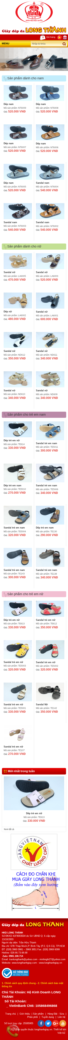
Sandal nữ (9, 272)
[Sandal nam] (50, 172)
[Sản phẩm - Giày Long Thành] (34, 12)
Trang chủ (10, 1013)
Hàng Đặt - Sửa (56, 1013)
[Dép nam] (18, 93)
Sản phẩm (38, 1013)
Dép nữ (8, 311)
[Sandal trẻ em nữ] (50, 609)
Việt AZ (61, 1033)
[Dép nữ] (18, 300)
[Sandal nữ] (18, 261)
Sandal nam (42, 183)
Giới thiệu (25, 1013)
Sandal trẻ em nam (46, 443)
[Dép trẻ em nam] (18, 473)
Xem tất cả (9, 829)
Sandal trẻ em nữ (45, 620)
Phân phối (32, 1017)
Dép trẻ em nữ (12, 440)
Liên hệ (61, 1017)
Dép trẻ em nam (12, 485)
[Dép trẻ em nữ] (18, 429)
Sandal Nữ (42, 704)
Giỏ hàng (48, 37)
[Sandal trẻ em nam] (50, 430)
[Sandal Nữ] (50, 692)
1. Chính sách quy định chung (19, 983)
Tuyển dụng (48, 1017)
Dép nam (9, 104)
